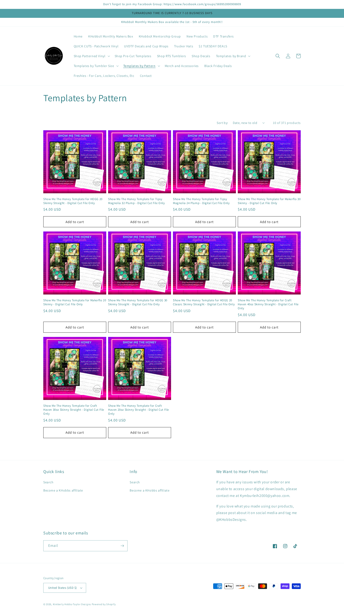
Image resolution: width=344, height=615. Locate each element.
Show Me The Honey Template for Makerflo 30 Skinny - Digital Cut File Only (269, 201)
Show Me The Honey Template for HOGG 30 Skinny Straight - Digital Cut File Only (137, 302)
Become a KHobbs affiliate (63, 490)
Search (48, 482)
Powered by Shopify (104, 604)
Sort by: (222, 123)
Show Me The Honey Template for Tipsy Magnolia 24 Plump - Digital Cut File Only (201, 201)
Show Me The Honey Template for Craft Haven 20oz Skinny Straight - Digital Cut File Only (138, 410)
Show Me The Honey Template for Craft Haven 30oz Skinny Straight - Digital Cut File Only (73, 410)
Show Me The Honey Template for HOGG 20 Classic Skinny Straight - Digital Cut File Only (204, 302)
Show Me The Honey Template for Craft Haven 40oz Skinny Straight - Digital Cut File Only (268, 304)
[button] (91, 56)
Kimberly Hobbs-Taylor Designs (72, 604)
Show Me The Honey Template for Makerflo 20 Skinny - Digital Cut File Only (74, 302)
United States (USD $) (62, 588)
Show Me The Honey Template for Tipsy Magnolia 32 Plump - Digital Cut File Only (136, 201)
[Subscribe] (122, 545)
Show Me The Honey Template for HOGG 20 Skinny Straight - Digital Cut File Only (72, 201)
